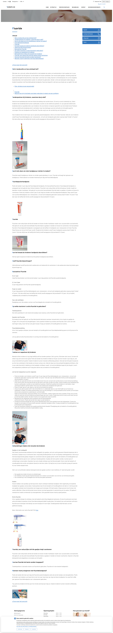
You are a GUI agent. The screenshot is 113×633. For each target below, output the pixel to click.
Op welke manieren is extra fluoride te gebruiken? (29, 50)
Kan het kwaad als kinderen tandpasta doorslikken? (29, 46)
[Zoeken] (104, 7)
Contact (83, 7)
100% (21, 1)
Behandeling (75, 7)
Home (47, 7)
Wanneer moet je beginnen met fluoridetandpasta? (29, 58)
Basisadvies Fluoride (20, 49)
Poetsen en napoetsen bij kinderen (24, 52)
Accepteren (34, 629)
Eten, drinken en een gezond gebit (24, 86)
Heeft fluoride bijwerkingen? (23, 47)
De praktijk (53, 7)
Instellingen (20, 629)
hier (37, 510)
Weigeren (27, 629)
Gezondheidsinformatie (94, 7)
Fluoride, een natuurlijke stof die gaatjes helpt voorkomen (31, 55)
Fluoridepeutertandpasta (22, 43)
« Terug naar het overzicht (19, 65)
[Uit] (10, 1)
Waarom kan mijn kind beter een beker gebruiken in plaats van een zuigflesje (37, 93)
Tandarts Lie (11, 7)
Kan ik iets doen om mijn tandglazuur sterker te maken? (31, 41)
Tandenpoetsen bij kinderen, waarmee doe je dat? (29, 39)
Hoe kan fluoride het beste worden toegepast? (28, 57)
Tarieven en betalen (64, 7)
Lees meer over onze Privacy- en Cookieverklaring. (26, 626)
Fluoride (17, 44)
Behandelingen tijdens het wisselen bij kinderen (28, 54)
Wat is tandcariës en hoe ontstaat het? (25, 38)
